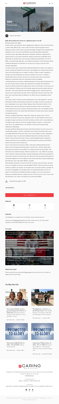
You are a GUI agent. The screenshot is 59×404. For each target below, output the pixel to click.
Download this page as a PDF (17, 181)
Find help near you (29, 375)
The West (9, 21)
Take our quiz (27, 272)
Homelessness (24, 386)
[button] (5, 3)
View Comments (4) (30, 195)
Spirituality (49, 386)
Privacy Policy (43, 398)
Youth (37, 386)
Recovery (9, 386)
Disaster (16, 386)
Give (38, 381)
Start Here (33, 381)
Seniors (41, 386)
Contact (26, 381)
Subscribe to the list (19, 220)
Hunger (31, 386)
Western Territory (10, 187)
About (21, 381)
